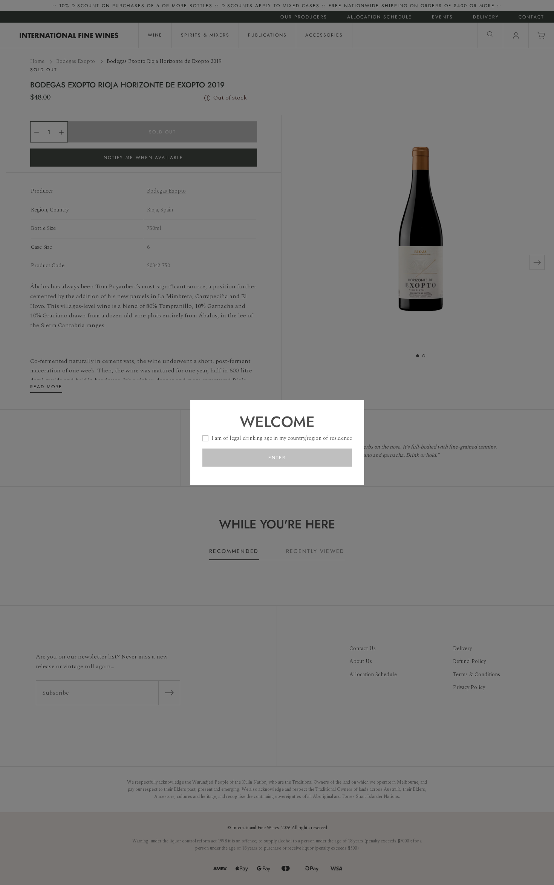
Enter (277, 457)
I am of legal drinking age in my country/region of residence (281, 438)
